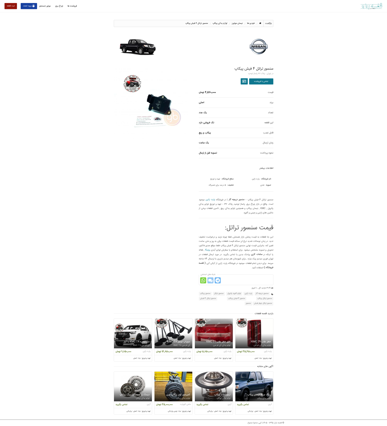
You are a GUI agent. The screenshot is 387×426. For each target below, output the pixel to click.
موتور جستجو (45, 6)
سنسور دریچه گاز (262, 293)
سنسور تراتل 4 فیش (208, 298)
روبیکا (207, 250)
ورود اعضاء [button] (27, 6)
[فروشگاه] (245, 81)
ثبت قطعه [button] (11, 6)
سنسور (248, 303)
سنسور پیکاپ (205, 293)
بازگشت (268, 23)
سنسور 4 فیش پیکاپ (236, 298)
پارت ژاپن (210, 199)
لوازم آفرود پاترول (234, 293)
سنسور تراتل (219, 293)
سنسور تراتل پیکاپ (264, 298)
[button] (151, 103)
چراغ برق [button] (59, 6)
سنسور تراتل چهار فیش (263, 303)
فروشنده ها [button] (72, 6)
